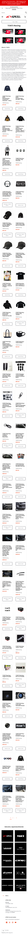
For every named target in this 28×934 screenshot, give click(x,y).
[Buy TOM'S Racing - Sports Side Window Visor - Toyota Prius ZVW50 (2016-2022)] (7, 456)
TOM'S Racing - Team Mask (20, 342)
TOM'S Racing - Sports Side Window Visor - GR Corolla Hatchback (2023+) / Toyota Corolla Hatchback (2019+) (21, 586)
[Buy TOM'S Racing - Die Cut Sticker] (21, 668)
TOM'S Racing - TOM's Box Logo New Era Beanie (20, 224)
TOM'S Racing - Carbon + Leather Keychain (6, 435)
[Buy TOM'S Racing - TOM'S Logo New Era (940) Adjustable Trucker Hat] (21, 245)
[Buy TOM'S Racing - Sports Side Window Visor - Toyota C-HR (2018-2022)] (21, 426)
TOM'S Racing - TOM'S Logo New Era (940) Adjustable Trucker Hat (20, 255)
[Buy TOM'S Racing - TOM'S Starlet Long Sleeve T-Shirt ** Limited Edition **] (21, 758)
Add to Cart (20, 205)
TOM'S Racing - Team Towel (20, 646)
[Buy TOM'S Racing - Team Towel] (21, 638)
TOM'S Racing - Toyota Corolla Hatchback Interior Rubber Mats (6, 405)
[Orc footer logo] (20, 861)
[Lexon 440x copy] (20, 848)
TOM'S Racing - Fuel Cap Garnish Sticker (20, 704)
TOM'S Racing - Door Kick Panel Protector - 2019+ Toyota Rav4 (20, 517)
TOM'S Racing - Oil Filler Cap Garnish (20, 159)
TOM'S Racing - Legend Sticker (6, 676)
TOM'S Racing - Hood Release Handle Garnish (20, 465)
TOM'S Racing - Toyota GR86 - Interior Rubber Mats (20, 375)
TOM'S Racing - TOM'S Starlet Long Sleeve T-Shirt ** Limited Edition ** (20, 768)
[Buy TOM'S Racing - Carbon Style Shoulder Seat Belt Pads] (7, 366)
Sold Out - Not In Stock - (7, 205)
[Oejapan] (20, 885)
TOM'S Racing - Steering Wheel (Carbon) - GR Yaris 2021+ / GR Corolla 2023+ (7, 194)
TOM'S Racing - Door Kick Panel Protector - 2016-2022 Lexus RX (7, 486)
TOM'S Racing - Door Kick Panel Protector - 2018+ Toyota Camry (6, 517)
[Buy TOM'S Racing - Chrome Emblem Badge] (21, 726)
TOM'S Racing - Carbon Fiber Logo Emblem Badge (6, 618)
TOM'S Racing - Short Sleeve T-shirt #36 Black (20, 284)
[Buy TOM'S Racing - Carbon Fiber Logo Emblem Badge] (7, 609)
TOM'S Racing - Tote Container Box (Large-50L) (20, 618)
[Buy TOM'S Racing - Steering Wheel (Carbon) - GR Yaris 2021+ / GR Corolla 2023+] (7, 184)
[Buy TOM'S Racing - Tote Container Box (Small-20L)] (7, 638)
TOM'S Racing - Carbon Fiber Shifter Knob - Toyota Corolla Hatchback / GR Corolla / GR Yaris (7, 737)
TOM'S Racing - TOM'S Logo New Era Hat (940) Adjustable (7, 254)
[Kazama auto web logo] (7, 861)
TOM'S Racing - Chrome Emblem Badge (20, 735)
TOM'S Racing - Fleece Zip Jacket (20, 313)
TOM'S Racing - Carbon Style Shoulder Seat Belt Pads (6, 375)
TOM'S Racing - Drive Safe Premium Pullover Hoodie (7, 314)
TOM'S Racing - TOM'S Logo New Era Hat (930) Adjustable (7, 224)
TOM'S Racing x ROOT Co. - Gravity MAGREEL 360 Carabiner (21, 404)
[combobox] (13, 12)
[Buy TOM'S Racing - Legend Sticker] (7, 668)
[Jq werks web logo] (20, 873)
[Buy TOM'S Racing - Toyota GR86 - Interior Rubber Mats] (21, 366)
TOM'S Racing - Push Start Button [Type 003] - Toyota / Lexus (6, 706)
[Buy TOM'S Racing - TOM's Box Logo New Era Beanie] (21, 215)
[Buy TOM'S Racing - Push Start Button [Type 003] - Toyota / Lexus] (7, 695)
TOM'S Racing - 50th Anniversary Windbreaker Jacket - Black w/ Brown (7, 128)
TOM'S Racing (5, 102)
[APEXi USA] (13, 17)
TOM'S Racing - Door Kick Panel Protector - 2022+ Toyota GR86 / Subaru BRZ (6, 584)
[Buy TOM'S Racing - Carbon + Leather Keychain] (7, 426)
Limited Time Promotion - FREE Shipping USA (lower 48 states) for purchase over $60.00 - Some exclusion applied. (14, 3)
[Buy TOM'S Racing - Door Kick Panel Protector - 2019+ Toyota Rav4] (21, 507)
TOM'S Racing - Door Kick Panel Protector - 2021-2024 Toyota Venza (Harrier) (6, 798)
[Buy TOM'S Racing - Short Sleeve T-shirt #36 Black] (21, 276)
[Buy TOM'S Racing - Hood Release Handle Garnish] (21, 456)
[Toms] (20, 836)
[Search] (26, 12)
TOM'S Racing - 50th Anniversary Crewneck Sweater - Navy (6, 98)
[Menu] (2, 16)
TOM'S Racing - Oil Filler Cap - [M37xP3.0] (6, 767)
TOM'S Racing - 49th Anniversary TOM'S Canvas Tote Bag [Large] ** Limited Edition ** (7, 345)
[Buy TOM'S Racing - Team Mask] (21, 334)
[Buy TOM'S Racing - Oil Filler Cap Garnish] (21, 151)
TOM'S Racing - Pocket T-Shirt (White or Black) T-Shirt (7, 285)
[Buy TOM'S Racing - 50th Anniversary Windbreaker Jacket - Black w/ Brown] (7, 118)
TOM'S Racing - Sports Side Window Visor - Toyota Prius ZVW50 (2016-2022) (6, 466)
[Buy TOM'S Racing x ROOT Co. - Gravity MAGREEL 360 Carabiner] (21, 395)
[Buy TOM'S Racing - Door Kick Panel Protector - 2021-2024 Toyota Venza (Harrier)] (7, 788)
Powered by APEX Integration (7, 932)
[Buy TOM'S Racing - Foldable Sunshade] (21, 184)
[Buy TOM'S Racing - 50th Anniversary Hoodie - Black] (21, 88)
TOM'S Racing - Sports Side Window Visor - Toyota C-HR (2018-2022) (20, 436)
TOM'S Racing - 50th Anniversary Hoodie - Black (20, 97)
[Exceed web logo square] (7, 873)
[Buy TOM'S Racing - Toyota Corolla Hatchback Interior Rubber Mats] (7, 395)
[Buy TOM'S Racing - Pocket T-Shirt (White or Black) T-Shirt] (7, 276)
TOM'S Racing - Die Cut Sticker (20, 676)
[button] (25, 16)
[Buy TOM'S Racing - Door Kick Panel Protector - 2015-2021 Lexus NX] (21, 538)
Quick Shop (7, 108)
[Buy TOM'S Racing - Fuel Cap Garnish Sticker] (21, 695)
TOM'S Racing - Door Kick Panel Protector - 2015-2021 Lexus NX (20, 548)
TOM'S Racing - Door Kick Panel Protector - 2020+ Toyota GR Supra (20, 486)
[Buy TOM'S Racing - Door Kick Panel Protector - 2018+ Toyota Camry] (7, 507)
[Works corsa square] (7, 885)
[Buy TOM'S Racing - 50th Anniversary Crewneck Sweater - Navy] (7, 88)
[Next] (16, 818)
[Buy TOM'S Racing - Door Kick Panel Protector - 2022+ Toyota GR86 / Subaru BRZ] (7, 574)
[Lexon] (7, 848)
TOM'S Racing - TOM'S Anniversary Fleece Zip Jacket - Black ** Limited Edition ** (20, 129)
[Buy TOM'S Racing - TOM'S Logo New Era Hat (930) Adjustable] (7, 215)
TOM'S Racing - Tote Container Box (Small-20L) (7, 647)
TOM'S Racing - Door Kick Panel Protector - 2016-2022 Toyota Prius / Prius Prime (20, 798)
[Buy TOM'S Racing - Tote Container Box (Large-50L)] (21, 609)
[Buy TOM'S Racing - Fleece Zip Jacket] (21, 305)
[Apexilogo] (7, 836)
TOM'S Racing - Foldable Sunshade (20, 193)
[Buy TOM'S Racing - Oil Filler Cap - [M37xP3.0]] (7, 758)
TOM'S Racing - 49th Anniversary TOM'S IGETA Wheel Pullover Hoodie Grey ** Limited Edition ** (6, 162)
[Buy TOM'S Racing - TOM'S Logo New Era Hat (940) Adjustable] (7, 245)
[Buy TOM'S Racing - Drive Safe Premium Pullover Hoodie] (7, 305)
